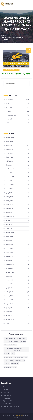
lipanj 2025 (17, 193)
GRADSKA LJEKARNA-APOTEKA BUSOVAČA (16, 349)
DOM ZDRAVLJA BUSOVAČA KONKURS (15, 338)
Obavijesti (17, 119)
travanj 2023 (17, 296)
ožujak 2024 (17, 252)
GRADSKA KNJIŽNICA (10, 345)
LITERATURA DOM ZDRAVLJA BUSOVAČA (16, 357)
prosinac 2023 (17, 264)
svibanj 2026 (17, 149)
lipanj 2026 (17, 145)
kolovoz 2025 (17, 185)
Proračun (6, 363)
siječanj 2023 (17, 308)
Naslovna (3, 36)
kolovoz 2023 (17, 280)
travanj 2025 (17, 200)
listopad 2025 (17, 177)
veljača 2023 (17, 304)
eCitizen (23, 341)
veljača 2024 (17, 256)
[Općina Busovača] (7, 4)
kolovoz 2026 (17, 137)
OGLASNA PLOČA (20, 360)
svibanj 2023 (17, 292)
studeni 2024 (17, 220)
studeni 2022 (17, 315)
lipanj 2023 (17, 288)
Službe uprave (7, 403)
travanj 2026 (17, 153)
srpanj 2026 (17, 141)
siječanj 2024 (17, 260)
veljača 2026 (17, 161)
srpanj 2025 (17, 189)
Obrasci (5, 389)
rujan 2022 (17, 323)
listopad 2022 (17, 319)
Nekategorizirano (17, 115)
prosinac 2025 (17, 169)
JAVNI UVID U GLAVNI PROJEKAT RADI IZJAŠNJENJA (16, 74)
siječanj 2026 (17, 165)
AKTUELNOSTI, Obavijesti (12, 70)
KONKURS (7, 353)
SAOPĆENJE (14, 363)
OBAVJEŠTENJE (8, 360)
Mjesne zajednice (8, 401)
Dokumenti (6, 392)
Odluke (17, 123)
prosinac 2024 (17, 216)
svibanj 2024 (17, 244)
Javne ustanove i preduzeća (11, 406)
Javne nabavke (7, 395)
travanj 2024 (17, 248)
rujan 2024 (17, 228)
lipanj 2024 (17, 240)
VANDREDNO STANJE (10, 367)
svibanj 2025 (17, 197)
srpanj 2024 (17, 236)
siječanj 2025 (17, 212)
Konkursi (17, 111)
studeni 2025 (17, 173)
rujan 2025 (17, 181)
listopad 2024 (17, 224)
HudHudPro (19, 415)
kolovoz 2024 (17, 232)
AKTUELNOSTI (17, 99)
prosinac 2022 (17, 311)
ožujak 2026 (17, 157)
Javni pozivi (6, 398)
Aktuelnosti (6, 387)
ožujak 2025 (17, 204)
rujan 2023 (17, 276)
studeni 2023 (17, 268)
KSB (13, 353)
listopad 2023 (17, 272)
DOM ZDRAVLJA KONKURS (11, 341)
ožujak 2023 (17, 300)
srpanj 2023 (17, 284)
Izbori (17, 103)
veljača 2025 (17, 208)
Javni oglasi (17, 107)
